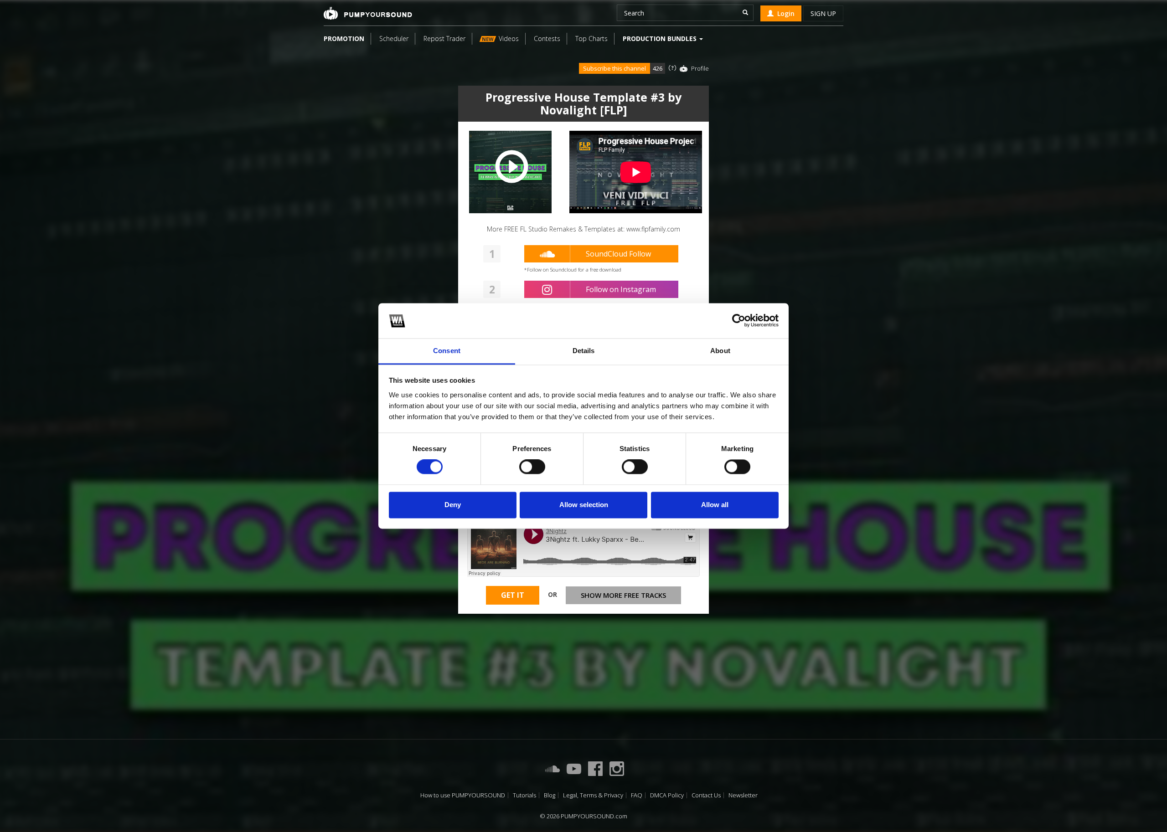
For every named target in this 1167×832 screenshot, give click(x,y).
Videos (500, 38)
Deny (452, 504)
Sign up (823, 13)
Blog (549, 795)
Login (784, 13)
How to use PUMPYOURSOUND (462, 795)
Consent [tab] (446, 350)
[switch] (532, 467)
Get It (512, 595)
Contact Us (706, 795)
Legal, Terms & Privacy (593, 795)
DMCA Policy (667, 795)
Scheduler (393, 38)
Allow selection (583, 504)
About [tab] (720, 350)
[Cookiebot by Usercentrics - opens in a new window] (739, 321)
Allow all (714, 504)
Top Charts (591, 38)
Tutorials (524, 795)
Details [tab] (584, 350)
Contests (547, 38)
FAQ (636, 795)
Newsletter (743, 795)
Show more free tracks (623, 595)
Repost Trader (444, 38)
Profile (700, 68)
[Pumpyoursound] (368, 13)
